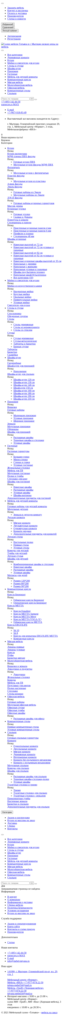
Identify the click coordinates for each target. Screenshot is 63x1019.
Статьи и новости (16, 18)
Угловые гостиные (23, 465)
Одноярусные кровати (25, 528)
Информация (8, 891)
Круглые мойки (21, 294)
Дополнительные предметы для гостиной (29, 498)
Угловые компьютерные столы (23, 729)
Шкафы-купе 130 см (24, 382)
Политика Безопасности (20, 907)
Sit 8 (15, 633)
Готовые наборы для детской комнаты (27, 506)
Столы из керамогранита (26, 327)
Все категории (14, 54)
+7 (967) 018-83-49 (16, 112)
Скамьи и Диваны (22, 217)
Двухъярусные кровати (25, 525)
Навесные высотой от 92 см (28, 253)
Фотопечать (13, 167)
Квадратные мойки (23, 291)
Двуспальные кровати (24, 749)
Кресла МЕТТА (15, 605)
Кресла (11, 652)
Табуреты (12, 349)
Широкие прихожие (23, 421)
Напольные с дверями (24, 264)
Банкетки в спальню (18, 804)
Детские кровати (16, 517)
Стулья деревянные (23, 338)
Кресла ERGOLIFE (17, 625)
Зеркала (11, 423)
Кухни (10, 60)
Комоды (11, 680)
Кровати (11, 740)
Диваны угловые (16, 649)
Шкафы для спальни (18, 771)
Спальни (12, 93)
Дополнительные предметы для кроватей (35, 534)
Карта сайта (13, 926)
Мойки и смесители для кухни (23, 63)
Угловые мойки (21, 302)
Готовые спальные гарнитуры (23, 738)
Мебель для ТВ (15, 470)
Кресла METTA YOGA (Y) (27, 619)
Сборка (11, 826)
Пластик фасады (15, 175)
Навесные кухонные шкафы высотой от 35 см (37, 261)
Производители (15, 16)
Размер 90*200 (21, 586)
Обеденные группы (17, 316)
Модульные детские (17, 509)
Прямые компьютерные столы (23, 727)
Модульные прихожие (18, 426)
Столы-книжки (15, 693)
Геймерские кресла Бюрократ (28, 600)
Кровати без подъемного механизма (32, 760)
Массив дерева (15, 206)
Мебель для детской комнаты (22, 76)
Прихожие (12, 71)
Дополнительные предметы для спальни (28, 806)
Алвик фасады (14, 184)
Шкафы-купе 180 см (24, 393)
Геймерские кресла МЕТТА (27, 622)
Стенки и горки (21, 462)
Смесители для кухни (18, 305)
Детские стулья (15, 556)
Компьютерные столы (18, 90)
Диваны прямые (15, 647)
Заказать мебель (15, 7)
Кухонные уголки (16, 208)
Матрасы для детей (17, 575)
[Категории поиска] (2, 50)
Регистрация (13, 39)
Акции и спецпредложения (21, 923)
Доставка (12, 823)
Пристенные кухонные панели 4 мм (32, 228)
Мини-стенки (20, 459)
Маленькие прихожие (24, 415)
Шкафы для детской (17, 558)
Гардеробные (14, 363)
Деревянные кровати (18, 57)
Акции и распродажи (18, 817)
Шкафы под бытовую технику (29, 272)
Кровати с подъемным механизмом (31, 762)
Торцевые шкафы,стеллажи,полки (31, 779)
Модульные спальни (18, 765)
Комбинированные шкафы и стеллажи (33, 564)
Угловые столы (21, 547)
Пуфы (10, 655)
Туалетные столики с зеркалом (29, 795)
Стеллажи (12, 691)
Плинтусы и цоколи (17, 219)
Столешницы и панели (19, 222)
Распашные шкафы (23, 437)
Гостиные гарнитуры (18, 451)
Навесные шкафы (22, 487)
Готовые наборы (15, 410)
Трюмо (17, 790)
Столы (10, 319)
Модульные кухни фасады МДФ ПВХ (33, 164)
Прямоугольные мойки (25, 299)
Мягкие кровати (21, 523)
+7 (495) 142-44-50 (10, 101)
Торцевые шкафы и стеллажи (28, 440)
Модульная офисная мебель (21, 704)
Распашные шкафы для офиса (28, 718)
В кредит (12, 896)
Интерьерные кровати (25, 757)
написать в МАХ (10, 104)
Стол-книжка (14, 313)
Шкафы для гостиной (18, 481)
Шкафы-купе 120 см (24, 379)
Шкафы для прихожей (18, 432)
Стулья (11, 332)
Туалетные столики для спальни (30, 793)
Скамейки (12, 354)
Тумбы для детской (17, 553)
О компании (13, 899)
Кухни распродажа (17, 153)
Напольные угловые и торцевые (30, 269)
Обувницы (13, 429)
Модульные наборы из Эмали (28, 195)
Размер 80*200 (21, 583)
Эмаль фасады (14, 186)
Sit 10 (16, 630)
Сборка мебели (15, 905)
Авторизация (14, 36)
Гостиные (12, 74)
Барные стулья (20, 346)
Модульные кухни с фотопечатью (31, 173)
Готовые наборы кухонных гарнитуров (33, 203)
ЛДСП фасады (14, 197)
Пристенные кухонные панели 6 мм (32, 230)
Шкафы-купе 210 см (24, 399)
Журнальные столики (18, 467)
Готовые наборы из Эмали (27, 192)
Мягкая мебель (15, 82)
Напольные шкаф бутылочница (29, 275)
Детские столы (15, 536)
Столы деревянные (23, 324)
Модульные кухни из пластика (29, 181)
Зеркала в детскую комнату (27, 514)
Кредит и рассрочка (17, 10)
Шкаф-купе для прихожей (20, 366)
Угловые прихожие (23, 418)
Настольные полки (23, 542)
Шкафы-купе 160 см (24, 390)
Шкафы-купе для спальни (20, 374)
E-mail (10, 109)
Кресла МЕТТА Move (24, 616)
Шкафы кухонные (16, 239)
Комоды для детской (18, 550)
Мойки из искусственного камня (24, 286)
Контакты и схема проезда (21, 929)
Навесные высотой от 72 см (28, 244)
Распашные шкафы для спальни (30, 776)
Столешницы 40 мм (23, 236)
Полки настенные (16, 688)
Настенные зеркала (17, 801)
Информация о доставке (20, 902)
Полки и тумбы (15, 476)
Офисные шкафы (16, 713)
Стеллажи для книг (17, 479)
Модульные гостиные (18, 473)
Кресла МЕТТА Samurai (25, 614)
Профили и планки (23, 233)
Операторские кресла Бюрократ (30, 603)
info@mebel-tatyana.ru (18, 961)
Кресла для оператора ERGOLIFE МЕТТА (35, 636)
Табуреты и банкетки (24, 343)
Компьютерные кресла (19, 79)
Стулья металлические (25, 341)
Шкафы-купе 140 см (24, 385)
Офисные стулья (15, 707)
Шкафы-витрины (22, 495)
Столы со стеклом (22, 330)
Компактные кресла (23, 638)
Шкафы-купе (14, 68)
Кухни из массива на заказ (21, 820)
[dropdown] (2, 3)
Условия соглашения (18, 910)
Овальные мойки (22, 297)
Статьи (11, 942)
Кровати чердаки (22, 531)
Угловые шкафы (21, 443)
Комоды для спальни (18, 768)
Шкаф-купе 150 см (23, 388)
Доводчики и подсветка (19, 669)
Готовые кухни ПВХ (24, 162)
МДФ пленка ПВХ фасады (21, 156)
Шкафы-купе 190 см (24, 396)
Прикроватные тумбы (18, 798)
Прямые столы (21, 545)
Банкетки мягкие (16, 658)
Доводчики (19, 674)
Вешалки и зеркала (17, 666)
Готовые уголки (21, 214)
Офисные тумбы (16, 710)
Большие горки (21, 456)
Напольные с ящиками (25, 266)
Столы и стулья (15, 65)
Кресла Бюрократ (16, 594)
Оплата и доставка (17, 13)
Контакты (12, 828)
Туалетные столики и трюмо (22, 784)
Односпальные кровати (25, 746)
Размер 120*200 (21, 580)
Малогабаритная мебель (19, 85)
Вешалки (12, 407)
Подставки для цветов (19, 685)
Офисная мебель (15, 87)
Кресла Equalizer (22, 611)
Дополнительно (9, 937)
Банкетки (12, 352)
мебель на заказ (49, 1012)
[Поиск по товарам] (35, 99)
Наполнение (19, 371)
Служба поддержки (11, 918)
